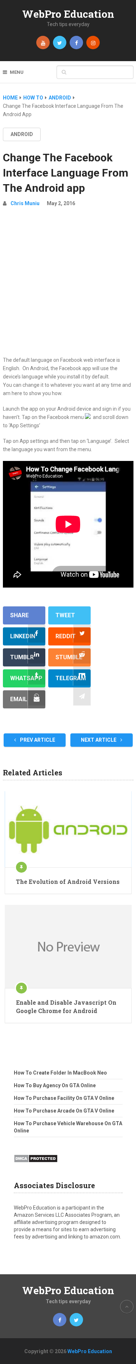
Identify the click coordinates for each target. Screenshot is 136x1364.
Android (22, 134)
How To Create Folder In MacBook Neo (60, 1073)
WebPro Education (68, 14)
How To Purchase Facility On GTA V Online (64, 1098)
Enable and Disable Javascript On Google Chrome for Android (66, 1006)
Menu (17, 72)
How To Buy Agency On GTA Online (55, 1085)
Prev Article (37, 740)
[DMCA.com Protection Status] (36, 1165)
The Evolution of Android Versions (68, 881)
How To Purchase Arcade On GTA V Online (64, 1111)
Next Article (99, 740)
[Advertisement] (68, 284)
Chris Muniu (25, 203)
